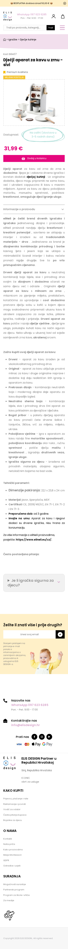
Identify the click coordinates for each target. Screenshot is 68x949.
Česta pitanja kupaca (14, 814)
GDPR (6, 860)
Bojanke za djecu (12, 820)
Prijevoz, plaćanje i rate (15, 798)
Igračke (12, 39)
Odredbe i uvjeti (11, 865)
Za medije (8, 900)
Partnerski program (13, 889)
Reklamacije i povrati (14, 804)
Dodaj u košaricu (36, 158)
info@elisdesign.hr (25, 725)
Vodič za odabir (11, 809)
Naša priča (9, 844)
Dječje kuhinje (28, 39)
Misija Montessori (12, 854)
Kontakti (7, 838)
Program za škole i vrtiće (16, 895)
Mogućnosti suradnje (14, 884)
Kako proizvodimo (13, 849)
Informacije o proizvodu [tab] (19, 209)
